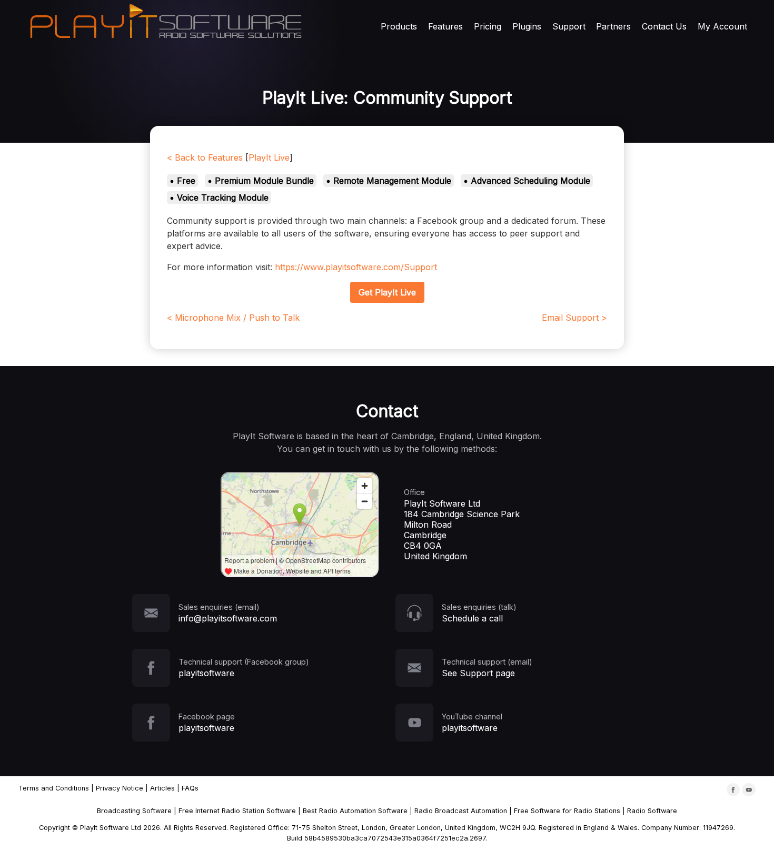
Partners (613, 26)
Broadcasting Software (134, 811)
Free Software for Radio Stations (567, 811)
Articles (162, 788)
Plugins (526, 26)
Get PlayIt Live (387, 292)
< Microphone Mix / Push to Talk (233, 317)
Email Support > (574, 317)
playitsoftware (206, 673)
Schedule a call (472, 618)
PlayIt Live (269, 157)
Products (399, 26)
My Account (722, 26)
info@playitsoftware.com (227, 618)
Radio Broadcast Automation (460, 811)
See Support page (478, 673)
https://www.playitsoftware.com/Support (356, 267)
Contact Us (664, 26)
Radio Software (652, 811)
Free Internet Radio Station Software (237, 811)
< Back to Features (205, 157)
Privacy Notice (119, 788)
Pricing (487, 26)
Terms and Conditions (53, 788)
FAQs (190, 788)
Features (445, 26)
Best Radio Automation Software (355, 811)
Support (569, 26)
